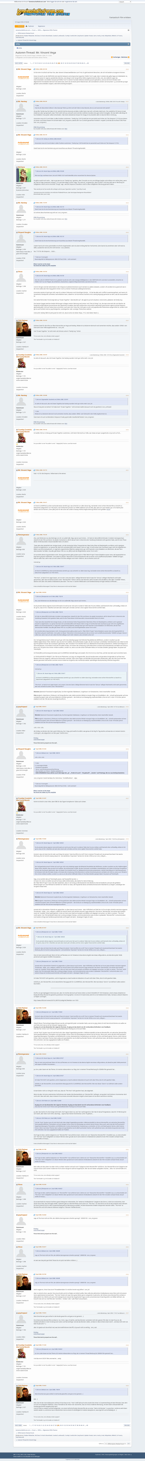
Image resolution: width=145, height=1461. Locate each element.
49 (88, 63)
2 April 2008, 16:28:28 (40, 1215)
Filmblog (36, 738)
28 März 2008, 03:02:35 (41, 101)
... (32, 63)
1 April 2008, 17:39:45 (40, 839)
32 (65, 63)
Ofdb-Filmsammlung (39, 127)
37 (76, 63)
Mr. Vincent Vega (24, 69)
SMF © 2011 (24, 1454)
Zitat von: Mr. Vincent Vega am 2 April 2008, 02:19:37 (49, 1058)
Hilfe (103, 1454)
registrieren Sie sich (71, 2)
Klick (66, 129)
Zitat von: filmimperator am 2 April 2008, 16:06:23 (49, 1153)
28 (56, 63)
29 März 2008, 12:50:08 (41, 395)
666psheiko (108, 36)
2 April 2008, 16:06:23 (40, 1054)
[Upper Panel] (128, 30)
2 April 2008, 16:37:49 (40, 1274)
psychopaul (22, 707)
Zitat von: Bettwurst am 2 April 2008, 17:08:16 (48, 1389)
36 (74, 63)
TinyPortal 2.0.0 (69, 1459)
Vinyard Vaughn (24, 232)
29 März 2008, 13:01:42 (41, 429)
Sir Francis (119, 36)
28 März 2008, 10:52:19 (41, 167)
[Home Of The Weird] (17, 385)
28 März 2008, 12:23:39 (41, 232)
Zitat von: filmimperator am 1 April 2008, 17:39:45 (49, 932)
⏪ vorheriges (115, 57)
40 (82, 63)
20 (40, 63)
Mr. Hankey (22, 101)
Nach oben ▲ (128, 1454)
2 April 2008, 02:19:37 (40, 927)
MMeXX (114, 36)
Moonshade (48, 36)
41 (84, 63)
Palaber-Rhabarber (29, 36)
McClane (37, 36)
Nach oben (18, 1425)
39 (80, 63)
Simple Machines (31, 1454)
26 (52, 63)
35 (72, 63)
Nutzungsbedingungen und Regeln (114, 1454)
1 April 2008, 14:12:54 (40, 749)
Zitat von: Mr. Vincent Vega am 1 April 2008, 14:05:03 (49, 710)
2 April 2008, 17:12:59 (40, 1345)
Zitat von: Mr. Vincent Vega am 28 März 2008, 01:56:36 (50, 171)
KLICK (108, 509)
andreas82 (61, 36)
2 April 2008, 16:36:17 (40, 1247)
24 (48, 63)
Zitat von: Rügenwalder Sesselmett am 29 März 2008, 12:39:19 (52, 399)
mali (103, 36)
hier (41, 175)
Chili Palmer (23, 320)
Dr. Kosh (42, 36)
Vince (20, 271)
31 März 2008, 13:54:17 (41, 502)
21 (42, 63)
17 (33, 63)
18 (35, 63)
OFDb (20, 48)
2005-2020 (77, 1459)
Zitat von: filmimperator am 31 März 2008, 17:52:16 (49, 596)
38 (78, 63)
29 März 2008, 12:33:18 (41, 320)
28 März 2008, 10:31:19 (41, 134)
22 (44, 63)
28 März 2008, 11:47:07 (41, 202)
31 (63, 63)
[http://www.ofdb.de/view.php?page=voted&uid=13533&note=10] (17, 728)
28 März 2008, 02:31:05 (41, 69)
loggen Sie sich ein (55, 2)
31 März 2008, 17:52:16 (41, 534)
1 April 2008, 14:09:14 (40, 706)
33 (68, 63)
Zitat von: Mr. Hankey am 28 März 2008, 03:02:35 (48, 139)
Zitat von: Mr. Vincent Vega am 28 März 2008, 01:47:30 (50, 275)
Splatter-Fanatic (88, 36)
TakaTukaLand (19, 37)
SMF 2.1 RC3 (16, 1454)
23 (46, 63)
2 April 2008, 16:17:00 (40, 1149)
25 (50, 63)
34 (70, 63)
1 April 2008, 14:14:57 (40, 798)
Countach (55, 36)
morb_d (99, 36)
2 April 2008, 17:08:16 (40, 1313)
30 (61, 63)
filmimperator (23, 535)
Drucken (127, 63)
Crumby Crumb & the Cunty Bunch (74, 36)
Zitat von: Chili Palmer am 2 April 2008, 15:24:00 (48, 1100)
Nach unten (18, 63)
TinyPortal (97, 1454)
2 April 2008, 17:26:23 (40, 1385)
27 (54, 63)
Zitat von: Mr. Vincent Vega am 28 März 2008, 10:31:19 (50, 207)
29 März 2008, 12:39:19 (41, 354)
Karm (95, 36)
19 (38, 63)
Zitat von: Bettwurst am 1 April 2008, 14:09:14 (48, 753)
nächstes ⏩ (125, 57)
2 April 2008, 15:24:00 (40, 1008)
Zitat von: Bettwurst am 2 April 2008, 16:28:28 (48, 1251)
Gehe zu (101, 1443)
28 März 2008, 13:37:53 (41, 271)
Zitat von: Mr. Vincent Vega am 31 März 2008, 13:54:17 (50, 566)
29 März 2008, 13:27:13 (41, 470)
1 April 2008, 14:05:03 (40, 592)
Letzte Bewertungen (39, 739)
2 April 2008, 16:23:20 (40, 1184)
